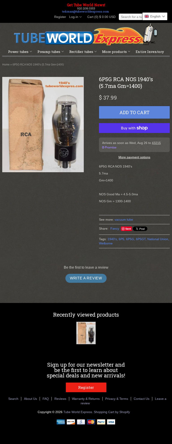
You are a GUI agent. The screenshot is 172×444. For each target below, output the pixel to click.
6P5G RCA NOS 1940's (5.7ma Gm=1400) (38, 64)
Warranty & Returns (86, 398)
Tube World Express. (78, 412)
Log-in (73, 17)
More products (114, 51)
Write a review (86, 278)
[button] (154, 16)
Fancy (114, 228)
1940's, (113, 239)
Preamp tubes (48, 51)
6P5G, (130, 239)
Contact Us (141, 398)
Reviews (60, 398)
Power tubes (18, 51)
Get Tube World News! (86, 5)
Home (6, 64)
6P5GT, (141, 239)
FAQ (46, 398)
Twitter (32, 17)
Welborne (106, 243)
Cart (100, 17)
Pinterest (40, 17)
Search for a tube (133, 17)
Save (128, 228)
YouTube (47, 17)
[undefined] (43, 125)
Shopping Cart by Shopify (112, 412)
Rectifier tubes (81, 51)
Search (13, 398)
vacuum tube (124, 219)
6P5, (122, 239)
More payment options (134, 157)
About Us (30, 398)
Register (60, 17)
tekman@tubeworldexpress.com (85, 11)
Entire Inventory (150, 51)
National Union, (158, 239)
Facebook (25, 17)
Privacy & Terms (116, 398)
